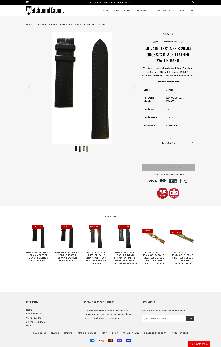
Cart (192, 10)
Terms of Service (87, 333)
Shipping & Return (164, 10)
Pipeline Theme (180, 333)
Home (106, 10)
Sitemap (68, 333)
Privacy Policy (131, 333)
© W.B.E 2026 (39, 333)
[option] (81, 88)
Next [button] (131, 88)
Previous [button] (31, 88)
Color (168, 139)
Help (182, 10)
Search (55, 333)
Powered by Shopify (155, 333)
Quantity (168, 151)
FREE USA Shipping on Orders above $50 (110, 2)
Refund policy (110, 333)
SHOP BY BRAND (122, 10)
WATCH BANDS (142, 10)
